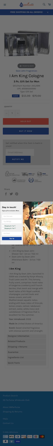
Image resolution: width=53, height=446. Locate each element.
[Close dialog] (51, 203)
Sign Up (11, 238)
